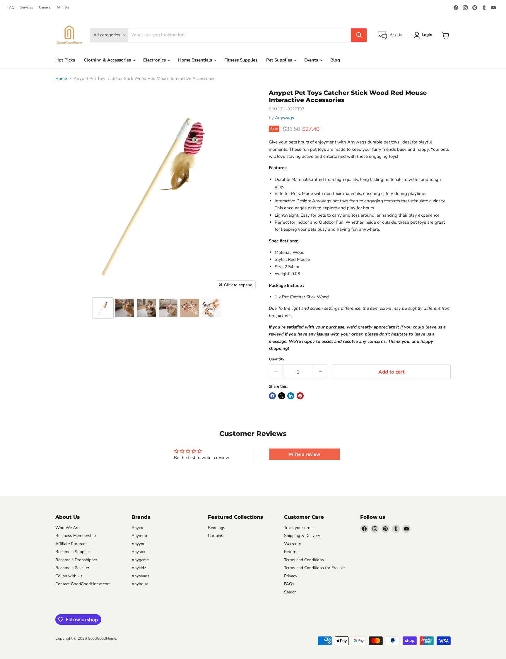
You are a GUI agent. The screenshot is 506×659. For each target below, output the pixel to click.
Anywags (284, 118)
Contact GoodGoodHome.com (83, 584)
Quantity (276, 359)
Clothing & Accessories (108, 60)
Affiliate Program (71, 544)
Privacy (290, 576)
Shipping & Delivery (302, 535)
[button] (103, 308)
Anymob (139, 535)
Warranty (292, 544)
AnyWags (140, 576)
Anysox (138, 551)
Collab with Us (69, 576)
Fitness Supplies (240, 60)
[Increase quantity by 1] (320, 371)
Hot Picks (65, 60)
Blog (335, 60)
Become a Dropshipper (76, 560)
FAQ (10, 7)
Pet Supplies (279, 60)
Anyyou (138, 544)
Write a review (304, 454)
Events (311, 60)
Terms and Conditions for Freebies (315, 568)
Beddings (216, 527)
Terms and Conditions (304, 560)
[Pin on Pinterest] (300, 395)
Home (61, 78)
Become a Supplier (72, 551)
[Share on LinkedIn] (290, 395)
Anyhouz (139, 584)
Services (26, 7)
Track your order (299, 527)
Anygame (140, 560)
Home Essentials (195, 60)
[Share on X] (281, 395)
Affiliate (63, 7)
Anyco (137, 527)
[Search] (359, 35)
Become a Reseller (72, 568)
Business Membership (75, 535)
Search (290, 592)
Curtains (215, 535)
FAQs (289, 584)
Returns (291, 551)
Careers (45, 7)
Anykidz (138, 568)
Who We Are (67, 527)
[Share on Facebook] (272, 395)
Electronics (155, 60)
